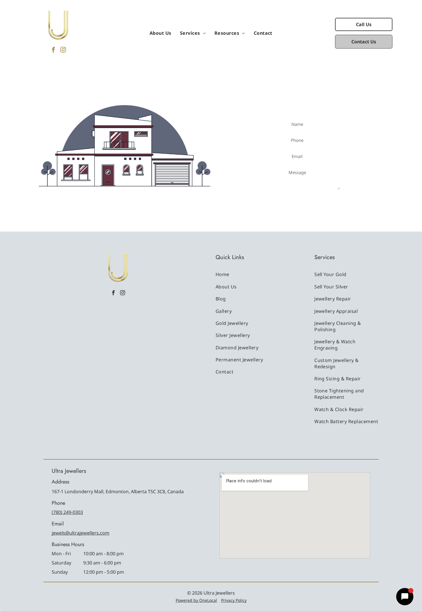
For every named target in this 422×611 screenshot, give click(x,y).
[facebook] (53, 50)
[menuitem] (160, 33)
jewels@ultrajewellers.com (80, 533)
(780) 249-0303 (67, 512)
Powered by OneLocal (196, 600)
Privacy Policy (234, 600)
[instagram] (63, 50)
